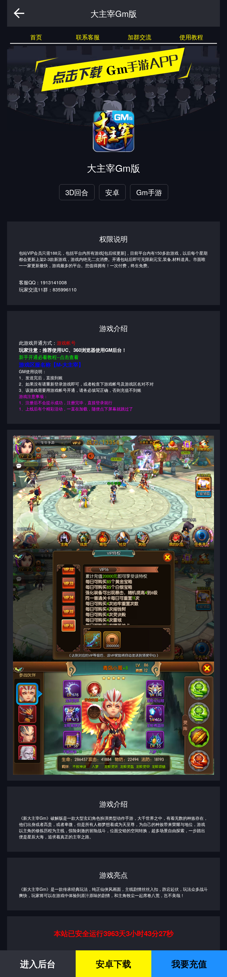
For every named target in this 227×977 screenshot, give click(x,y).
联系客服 (88, 37)
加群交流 (139, 37)
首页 (36, 37)
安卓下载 (113, 963)
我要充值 (189, 963)
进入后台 (38, 963)
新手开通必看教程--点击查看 (49, 357)
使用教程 (191, 37)
